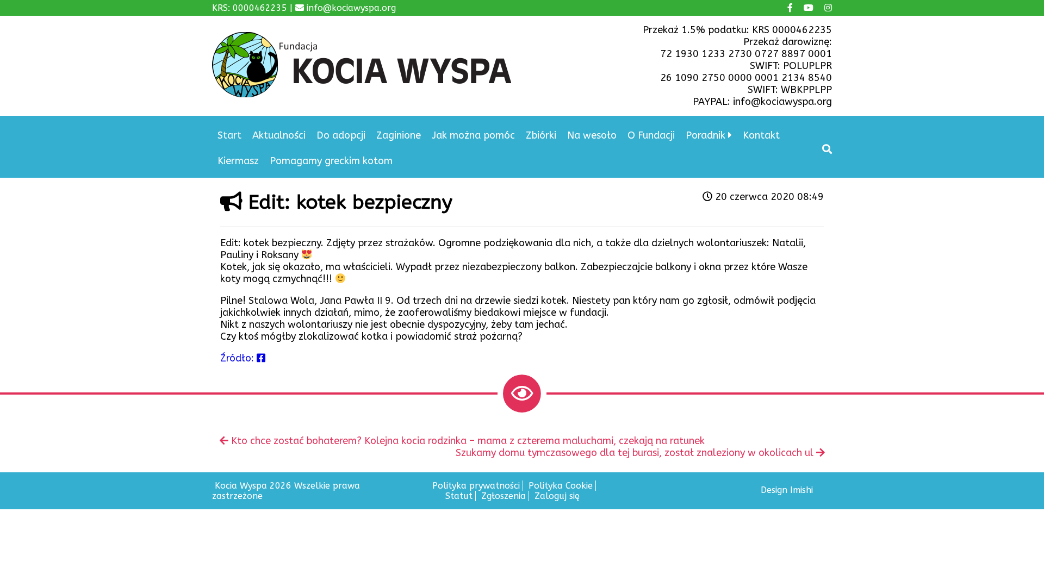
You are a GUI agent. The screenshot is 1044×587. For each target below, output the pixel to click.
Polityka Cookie (561, 485)
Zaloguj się (557, 496)
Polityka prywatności (476, 485)
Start (229, 135)
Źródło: (238, 358)
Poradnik (705, 135)
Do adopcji (340, 135)
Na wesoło (592, 135)
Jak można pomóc (473, 135)
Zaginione (398, 135)
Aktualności (279, 135)
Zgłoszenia (503, 496)
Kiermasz (238, 161)
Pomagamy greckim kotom (331, 161)
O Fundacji (651, 135)
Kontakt (761, 135)
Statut (459, 496)
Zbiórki (541, 135)
